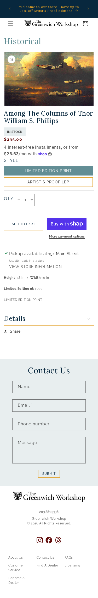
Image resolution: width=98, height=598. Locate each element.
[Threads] (58, 540)
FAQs (69, 557)
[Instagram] (40, 540)
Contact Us (45, 557)
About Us (15, 557)
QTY (8, 198)
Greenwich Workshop (49, 518)
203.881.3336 (49, 512)
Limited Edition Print (48, 171)
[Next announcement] (88, 8)
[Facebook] (49, 540)
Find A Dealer (47, 565)
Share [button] (15, 331)
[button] (10, 23)
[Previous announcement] (9, 8)
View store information (35, 267)
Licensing (72, 565)
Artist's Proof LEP (48, 182)
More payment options (67, 236)
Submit (49, 474)
